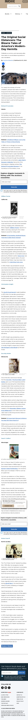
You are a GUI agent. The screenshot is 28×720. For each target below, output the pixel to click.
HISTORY (9, 33)
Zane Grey (21, 256)
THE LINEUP (3, 699)
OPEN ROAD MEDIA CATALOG (7, 705)
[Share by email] (3, 69)
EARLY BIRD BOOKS (5, 697)
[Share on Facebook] (3, 63)
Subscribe (25, 1)
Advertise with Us (21, 697)
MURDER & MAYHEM (5, 701)
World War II (9, 583)
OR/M (18, 703)
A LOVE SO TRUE (4, 694)
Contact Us (19, 694)
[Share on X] (3, 66)
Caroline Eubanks (8, 60)
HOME (3, 33)
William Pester (14, 227)
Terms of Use (20, 699)
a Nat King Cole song (16, 262)
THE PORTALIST (4, 703)
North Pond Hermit (10, 292)
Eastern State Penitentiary (9, 468)
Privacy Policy (20, 701)
